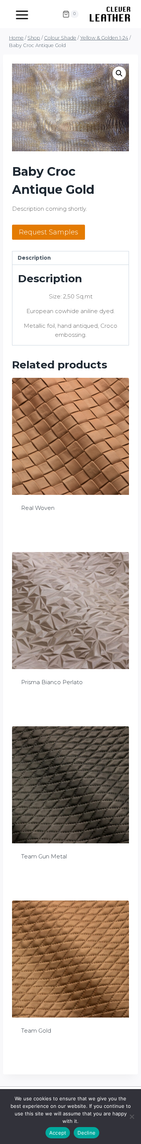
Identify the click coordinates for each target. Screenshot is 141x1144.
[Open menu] (22, 14)
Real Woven (38, 507)
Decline (86, 1133)
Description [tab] (34, 258)
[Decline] (131, 1116)
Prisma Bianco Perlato (52, 682)
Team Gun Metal (44, 856)
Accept (58, 1133)
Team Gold (36, 1030)
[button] (119, 73)
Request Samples (48, 232)
